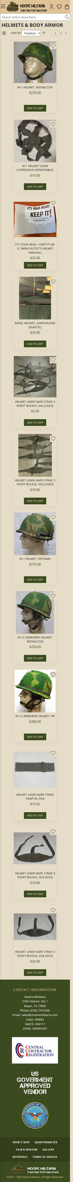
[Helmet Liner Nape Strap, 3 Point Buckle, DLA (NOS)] (35, 848)
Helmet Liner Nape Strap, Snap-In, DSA (35, 797)
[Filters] (4, 33)
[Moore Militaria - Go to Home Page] (26, 7)
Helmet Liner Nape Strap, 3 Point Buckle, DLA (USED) (35, 404)
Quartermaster (46, 1142)
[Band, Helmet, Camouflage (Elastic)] (35, 298)
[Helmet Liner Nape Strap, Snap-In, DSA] (35, 769)
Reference (20, 1156)
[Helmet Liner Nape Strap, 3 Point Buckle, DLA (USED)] (35, 376)
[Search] (65, 17)
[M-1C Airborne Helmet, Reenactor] (35, 612)
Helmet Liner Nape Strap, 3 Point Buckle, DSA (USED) (35, 482)
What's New (21, 1142)
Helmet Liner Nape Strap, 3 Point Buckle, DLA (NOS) (35, 875)
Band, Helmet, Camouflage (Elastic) (35, 325)
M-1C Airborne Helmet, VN (35, 716)
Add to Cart (35, 108)
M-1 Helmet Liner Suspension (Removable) (35, 168)
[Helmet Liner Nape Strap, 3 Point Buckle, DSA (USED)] (35, 455)
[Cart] (67, 7)
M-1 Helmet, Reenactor (35, 87)
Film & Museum (27, 1149)
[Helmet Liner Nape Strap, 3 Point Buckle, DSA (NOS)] (35, 926)
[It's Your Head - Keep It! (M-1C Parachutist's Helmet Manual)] (35, 219)
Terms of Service (45, 1156)
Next (65, 33)
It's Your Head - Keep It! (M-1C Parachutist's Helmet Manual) (35, 248)
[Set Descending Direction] (43, 33)
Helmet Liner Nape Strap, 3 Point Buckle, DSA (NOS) (35, 954)
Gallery (48, 1149)
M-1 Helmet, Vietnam (34, 559)
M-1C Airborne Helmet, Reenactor (35, 639)
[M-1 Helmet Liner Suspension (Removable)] (35, 141)
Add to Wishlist (53, 46)
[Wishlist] (59, 7)
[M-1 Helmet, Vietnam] (35, 533)
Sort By (16, 33)
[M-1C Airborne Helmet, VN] (35, 691)
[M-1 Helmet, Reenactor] (35, 62)
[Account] (51, 7)
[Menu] (2, 6)
